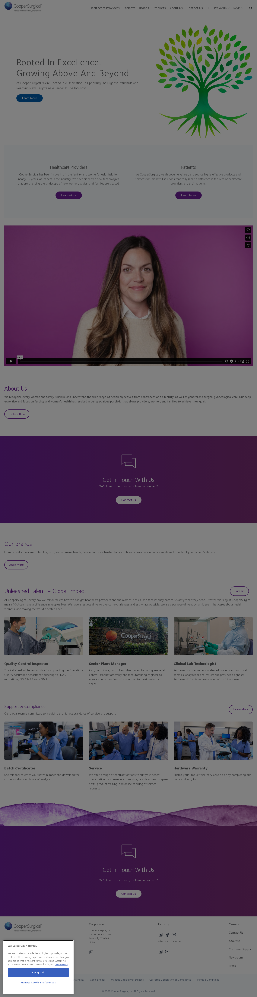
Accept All (38, 972)
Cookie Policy (61, 964)
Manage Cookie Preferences (38, 982)
